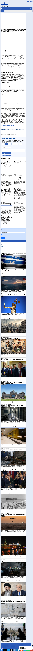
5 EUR (3, 144)
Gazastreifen (14, 50)
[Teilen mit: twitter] (5, 650)
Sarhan (5, 129)
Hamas (14, 88)
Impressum (13, 647)
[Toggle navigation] (31, 8)
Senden (3, 238)
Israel (17, 97)
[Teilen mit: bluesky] (8, 650)
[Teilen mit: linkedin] (18, 650)
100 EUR (20, 144)
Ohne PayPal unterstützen (6, 155)
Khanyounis (21, 129)
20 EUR (10, 144)
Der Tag (5, 647)
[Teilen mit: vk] (14, 650)
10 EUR (6, 144)
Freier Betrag (4, 146)
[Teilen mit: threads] (11, 650)
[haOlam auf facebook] (28, 1)
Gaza (2, 129)
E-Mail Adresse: (3, 231)
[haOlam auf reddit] (31, 1)
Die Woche (5, 648)
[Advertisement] (13, 19)
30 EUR (13, 144)
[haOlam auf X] (29, 1)
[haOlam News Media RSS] (27, 1)
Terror (17, 129)
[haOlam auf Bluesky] (30, 1)
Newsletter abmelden (5, 235)
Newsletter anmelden (5, 234)
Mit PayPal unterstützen (6, 153)
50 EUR (17, 144)
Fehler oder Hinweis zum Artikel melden (7, 125)
